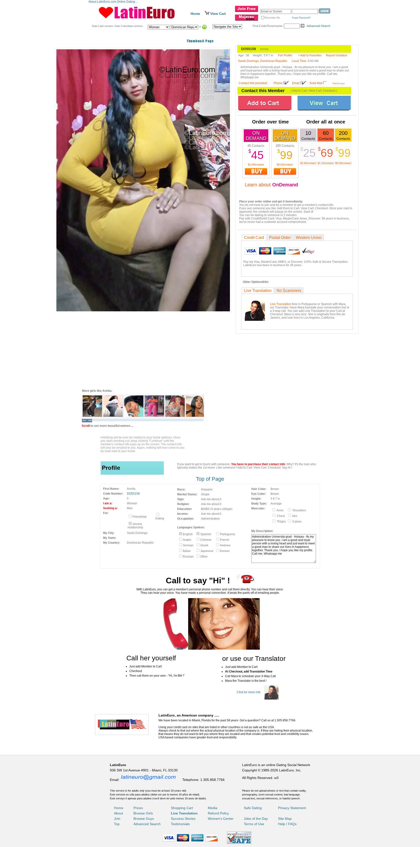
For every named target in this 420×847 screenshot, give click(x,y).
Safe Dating (253, 808)
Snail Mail (316, 83)
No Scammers (289, 290)
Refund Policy (218, 813)
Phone (278, 83)
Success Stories (183, 819)
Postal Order (280, 238)
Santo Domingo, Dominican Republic (262, 61)
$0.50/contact (285, 164)
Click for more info (249, 692)
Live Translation (257, 290)
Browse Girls (143, 813)
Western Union (309, 238)
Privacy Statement (292, 808)
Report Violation (336, 55)
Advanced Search (318, 26)
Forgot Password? (301, 18)
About (118, 813)
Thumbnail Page (200, 41)
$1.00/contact (256, 164)
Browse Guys (143, 819)
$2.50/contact (308, 163)
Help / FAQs (287, 824)
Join (117, 819)
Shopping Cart (182, 808)
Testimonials (180, 824)
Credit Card (254, 238)
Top (117, 824)
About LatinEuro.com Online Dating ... (113, 1)
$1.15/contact (326, 163)
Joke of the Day (256, 819)
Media (212, 808)
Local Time (299, 61)
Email (296, 83)
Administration (210, 518)
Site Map (285, 819)
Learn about (271, 184)
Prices (138, 808)
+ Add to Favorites (310, 55)
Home (195, 14)
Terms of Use (254, 824)
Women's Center (221, 819)
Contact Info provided (253, 83)
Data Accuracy (338, 83)
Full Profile (285, 55)
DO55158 (133, 493)
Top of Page (210, 479)
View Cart (218, 14)
